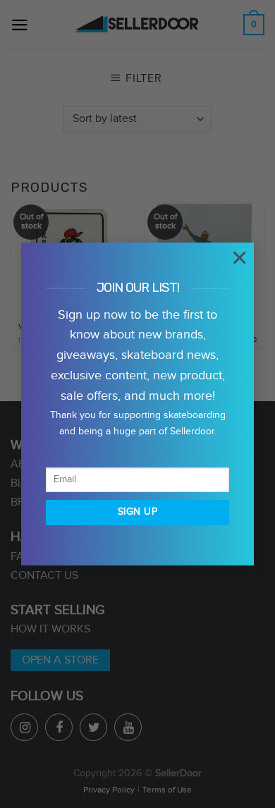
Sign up (137, 512)
